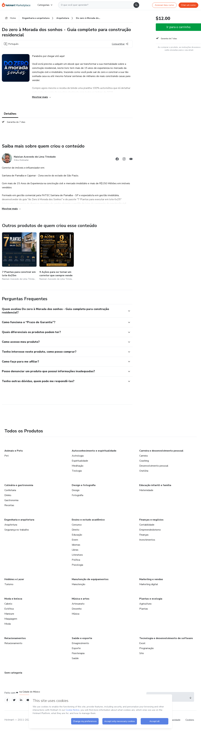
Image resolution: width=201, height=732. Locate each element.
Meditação (77, 466)
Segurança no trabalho (16, 529)
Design (75, 490)
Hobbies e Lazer (14, 579)
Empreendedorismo (150, 529)
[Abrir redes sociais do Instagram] (124, 159)
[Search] (136, 5)
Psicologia (77, 565)
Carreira (143, 455)
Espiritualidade (80, 460)
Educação (77, 534)
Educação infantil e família (155, 485)
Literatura (77, 555)
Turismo (8, 584)
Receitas (9, 505)
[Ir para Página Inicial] (17, 5)
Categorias (43, 5)
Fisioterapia (78, 653)
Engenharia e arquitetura (19, 519)
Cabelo (8, 603)
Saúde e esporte (82, 638)
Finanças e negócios (151, 519)
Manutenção (78, 584)
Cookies (189, 720)
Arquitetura (10, 524)
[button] (64, 310)
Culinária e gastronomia (18, 485)
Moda (7, 624)
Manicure (9, 614)
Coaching (144, 460)
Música (75, 614)
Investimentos (147, 540)
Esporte (76, 648)
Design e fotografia (83, 485)
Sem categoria (13, 672)
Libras (75, 550)
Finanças (144, 534)
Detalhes (10, 114)
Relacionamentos (15, 638)
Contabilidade (146, 524)
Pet (6, 455)
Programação (146, 648)
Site (141, 653)
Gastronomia (11, 500)
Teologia (77, 471)
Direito (75, 529)
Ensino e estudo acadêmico (88, 519)
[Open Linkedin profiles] (21, 700)
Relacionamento (13, 643)
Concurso (77, 524)
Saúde (75, 658)
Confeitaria (10, 490)
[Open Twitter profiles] (14, 700)
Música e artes (80, 598)
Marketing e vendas (151, 579)
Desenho (77, 608)
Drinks (7, 495)
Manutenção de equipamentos (90, 579)
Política (76, 560)
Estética (9, 608)
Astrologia (78, 455)
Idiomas (76, 545)
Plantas (143, 608)
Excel (142, 643)
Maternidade (146, 490)
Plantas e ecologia (150, 598)
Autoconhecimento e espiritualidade (94, 450)
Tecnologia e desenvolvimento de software (166, 638)
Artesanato (78, 603)
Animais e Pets (13, 450)
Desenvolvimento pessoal (153, 466)
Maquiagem (10, 619)
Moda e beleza (13, 598)
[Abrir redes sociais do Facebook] (117, 159)
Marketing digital (148, 584)
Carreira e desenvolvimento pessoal (161, 450)
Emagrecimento (80, 643)
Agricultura (145, 603)
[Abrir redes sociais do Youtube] (131, 159)
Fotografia (77, 495)
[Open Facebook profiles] (7, 700)
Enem (75, 540)
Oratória (143, 471)
